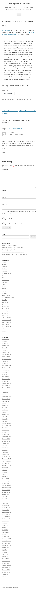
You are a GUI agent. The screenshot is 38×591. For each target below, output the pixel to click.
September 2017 (6, 359)
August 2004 (5, 547)
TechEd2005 (5, 309)
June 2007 (4, 472)
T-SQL (3, 304)
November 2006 (6, 488)
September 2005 (6, 519)
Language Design (7, 273)
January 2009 (5, 434)
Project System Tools (8, 298)
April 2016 (5, 361)
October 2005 (6, 516)
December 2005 (6, 512)
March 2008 (5, 454)
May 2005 (4, 527)
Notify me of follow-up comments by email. (15, 219)
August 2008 (5, 443)
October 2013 (6, 388)
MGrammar (5, 280)
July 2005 (4, 523)
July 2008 (4, 445)
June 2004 (4, 552)
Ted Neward (6, 30)
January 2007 (5, 483)
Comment (5, 169)
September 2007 (6, 465)
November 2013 (6, 385)
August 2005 (5, 521)
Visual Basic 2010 (6, 322)
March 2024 (5, 339)
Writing (4, 331)
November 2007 (6, 461)
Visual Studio (5, 324)
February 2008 (6, 456)
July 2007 (4, 470)
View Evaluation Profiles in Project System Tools (15, 254)
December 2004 (6, 539)
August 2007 (5, 468)
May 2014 (4, 374)
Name (4, 190)
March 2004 (5, 559)
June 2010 (4, 419)
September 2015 (6, 368)
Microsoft (4, 282)
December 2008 (6, 436)
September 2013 (6, 390)
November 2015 (6, 365)
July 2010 (4, 416)
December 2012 (6, 396)
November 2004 (6, 541)
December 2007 (6, 459)
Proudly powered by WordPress (10, 587)
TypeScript (5, 313)
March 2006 (5, 505)
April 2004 (5, 556)
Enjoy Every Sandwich (15, 129)
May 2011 (4, 408)
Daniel (12, 132)
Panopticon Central (19, 3)
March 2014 (5, 377)
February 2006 (6, 507)
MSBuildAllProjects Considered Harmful (13, 247)
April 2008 (5, 452)
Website (4, 204)
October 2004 (6, 543)
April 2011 (5, 410)
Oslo (3, 284)
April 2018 (5, 350)
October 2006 (6, 490)
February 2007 (6, 481)
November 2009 (6, 425)
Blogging (4, 266)
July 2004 (4, 550)
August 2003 (5, 574)
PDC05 (4, 289)
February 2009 (6, 432)
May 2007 (4, 474)
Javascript (4, 271)
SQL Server (5, 302)
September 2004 (6, 545)
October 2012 (6, 399)
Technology (5, 311)
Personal (4, 293)
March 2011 (5, 412)
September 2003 (6, 572)
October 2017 (6, 357)
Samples (4, 300)
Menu (19, 14)
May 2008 (4, 450)
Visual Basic (19, 99)
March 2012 (5, 401)
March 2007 (5, 479)
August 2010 (5, 414)
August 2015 (5, 370)
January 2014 (5, 381)
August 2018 (5, 345)
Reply (3, 152)
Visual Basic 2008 (6, 320)
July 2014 (4, 372)
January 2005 (5, 536)
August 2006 (5, 494)
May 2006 (4, 501)
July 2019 (4, 341)
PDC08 (4, 291)
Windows (4, 329)
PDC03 (4, 286)
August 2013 (5, 392)
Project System (6, 295)
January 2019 (5, 343)
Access (4, 262)
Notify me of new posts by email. (12, 224)
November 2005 (6, 514)
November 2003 (6, 567)
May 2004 (4, 554)
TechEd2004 (5, 306)
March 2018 (5, 352)
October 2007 (6, 463)
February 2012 (6, 403)
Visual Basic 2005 (6, 317)
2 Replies (4, 26)
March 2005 (5, 532)
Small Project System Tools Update (11, 250)
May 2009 (4, 428)
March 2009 (5, 430)
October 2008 (6, 439)
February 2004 (6, 561)
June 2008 (4, 448)
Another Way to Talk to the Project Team (13, 252)
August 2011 (5, 405)
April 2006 (5, 503)
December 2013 (6, 383)
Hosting (4, 269)
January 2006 (5, 510)
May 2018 (4, 348)
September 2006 (6, 492)
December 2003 (6, 565)
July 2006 (4, 496)
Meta (3, 278)
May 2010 (4, 421)
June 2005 (4, 525)
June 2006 (4, 499)
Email (4, 197)
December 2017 (6, 354)
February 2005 (6, 534)
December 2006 (6, 485)
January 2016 (5, 363)
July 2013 (4, 394)
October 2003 (6, 570)
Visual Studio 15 (6, 326)
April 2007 (5, 476)
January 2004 (5, 563)
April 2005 (5, 530)
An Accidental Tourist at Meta (10, 245)
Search (4, 234)
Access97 (4, 264)
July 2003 (4, 576)
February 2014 (6, 379)
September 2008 (6, 441)
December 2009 (6, 423)
